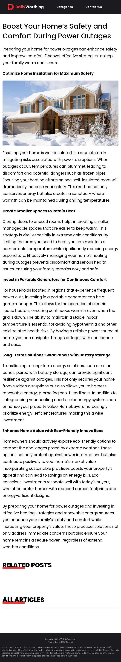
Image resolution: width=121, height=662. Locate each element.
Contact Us (93, 7)
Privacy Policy (54, 642)
